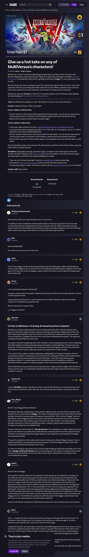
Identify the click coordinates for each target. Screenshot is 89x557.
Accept (13, 551)
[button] (44, 221)
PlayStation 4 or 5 (29, 96)
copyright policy (49, 160)
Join (74, 5)
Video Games (16, 10)
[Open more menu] (55, 5)
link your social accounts (29, 163)
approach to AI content (61, 165)
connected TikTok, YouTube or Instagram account (55, 127)
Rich (17, 71)
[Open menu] (7, 5)
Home (7, 10)
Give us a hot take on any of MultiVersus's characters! (40, 10)
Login (81, 5)
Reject (24, 551)
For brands (64, 5)
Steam (46, 96)
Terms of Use (37, 154)
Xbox (39, 96)
